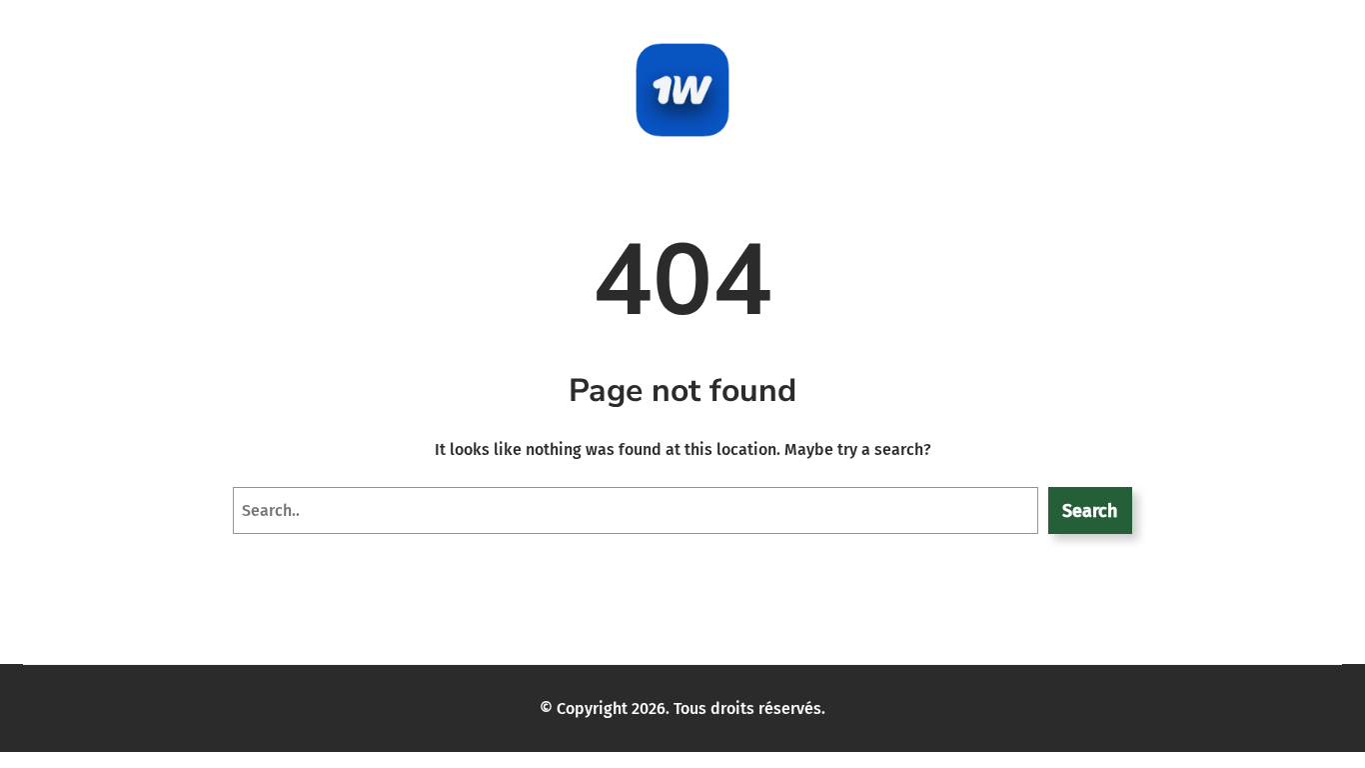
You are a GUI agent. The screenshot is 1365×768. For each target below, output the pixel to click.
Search (1089, 511)
